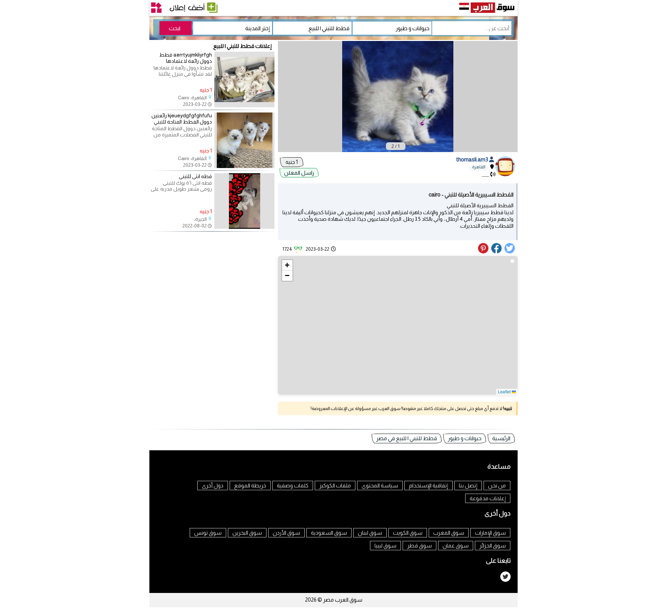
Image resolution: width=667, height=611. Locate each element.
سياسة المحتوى (380, 485)
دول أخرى (212, 485)
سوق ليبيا (385, 546)
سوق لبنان (370, 533)
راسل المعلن (299, 173)
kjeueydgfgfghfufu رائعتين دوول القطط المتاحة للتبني (181, 118)
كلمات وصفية (292, 485)
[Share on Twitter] (510, 251)
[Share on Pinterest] (484, 251)
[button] (287, 265)
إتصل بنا (468, 485)
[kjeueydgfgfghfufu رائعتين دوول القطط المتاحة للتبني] (244, 166)
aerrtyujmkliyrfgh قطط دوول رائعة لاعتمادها (185, 58)
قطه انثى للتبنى (195, 176)
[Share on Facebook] (496, 251)
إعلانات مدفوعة (488, 498)
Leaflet (505, 391)
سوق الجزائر (492, 546)
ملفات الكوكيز (335, 485)
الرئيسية (501, 438)
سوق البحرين (247, 533)
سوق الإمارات (490, 533)
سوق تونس (208, 533)
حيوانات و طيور (464, 438)
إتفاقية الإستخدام (428, 485)
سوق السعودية (329, 533)
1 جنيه (292, 162)
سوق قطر (419, 546)
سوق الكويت (407, 533)
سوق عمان (456, 546)
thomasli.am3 (472, 159)
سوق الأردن (286, 533)
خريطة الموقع (250, 485)
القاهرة (478, 167)
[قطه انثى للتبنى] (244, 227)
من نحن (497, 485)
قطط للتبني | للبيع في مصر (406, 438)
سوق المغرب (448, 533)
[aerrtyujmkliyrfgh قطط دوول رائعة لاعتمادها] (244, 105)
